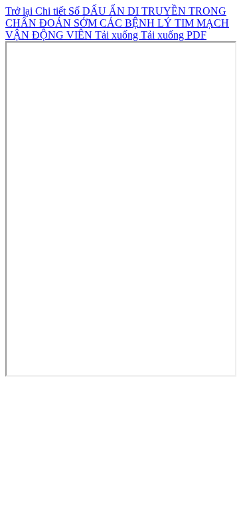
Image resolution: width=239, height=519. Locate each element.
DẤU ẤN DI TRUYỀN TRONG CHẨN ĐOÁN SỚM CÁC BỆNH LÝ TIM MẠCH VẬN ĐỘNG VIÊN (117, 23)
